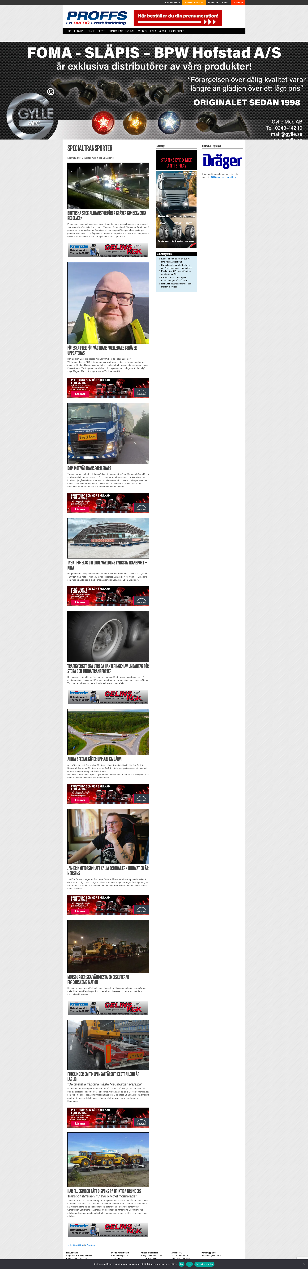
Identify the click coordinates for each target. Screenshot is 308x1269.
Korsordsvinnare (172, 2)
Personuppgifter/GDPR (211, 1256)
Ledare (91, 31)
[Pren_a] (177, 17)
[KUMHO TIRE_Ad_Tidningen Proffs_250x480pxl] (176, 209)
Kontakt (225, 2)
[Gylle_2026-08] (154, 94)
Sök (163, 31)
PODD (153, 31)
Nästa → (91, 1245)
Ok (181, 1264)
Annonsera (238, 2)
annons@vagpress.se (181, 1258)
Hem (69, 31)
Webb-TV (142, 31)
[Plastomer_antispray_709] (176, 160)
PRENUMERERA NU (194, 2)
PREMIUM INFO (176, 31)
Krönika (78, 31)
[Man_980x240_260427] (108, 387)
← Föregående (74, 1245)
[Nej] (304, 1264)
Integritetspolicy (204, 1264)
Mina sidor (213, 2)
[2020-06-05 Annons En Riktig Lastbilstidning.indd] (108, 250)
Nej (189, 1264)
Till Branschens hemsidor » (223, 177)
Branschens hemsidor (121, 31)
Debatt (102, 31)
